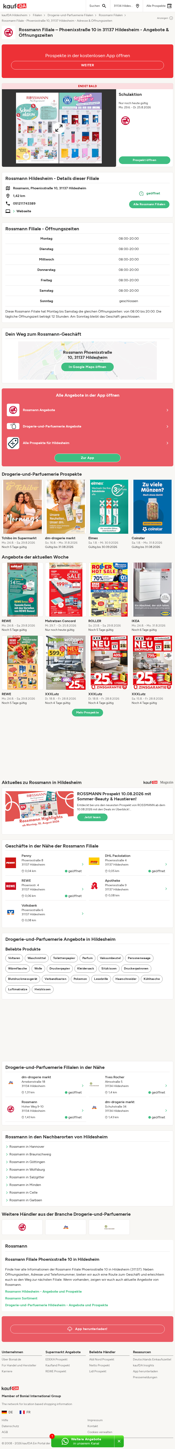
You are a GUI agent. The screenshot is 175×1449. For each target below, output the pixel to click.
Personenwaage (139, 958)
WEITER (87, 65)
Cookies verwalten (100, 1432)
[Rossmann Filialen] (22, 1227)
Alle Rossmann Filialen (149, 204)
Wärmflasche (17, 968)
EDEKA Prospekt (56, 1359)
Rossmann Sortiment (21, 1298)
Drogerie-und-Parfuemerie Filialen (70, 15)
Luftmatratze (17, 989)
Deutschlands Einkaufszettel (152, 1359)
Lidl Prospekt (97, 1371)
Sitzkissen (109, 968)
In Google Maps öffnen (87, 367)
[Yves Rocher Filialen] (109, 1227)
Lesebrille (101, 979)
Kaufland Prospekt (57, 1365)
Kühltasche (152, 979)
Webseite (23, 211)
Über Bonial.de (11, 1359)
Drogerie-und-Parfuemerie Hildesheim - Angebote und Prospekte (56, 1305)
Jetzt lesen (92, 817)
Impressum (95, 1420)
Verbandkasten (55, 979)
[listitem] (22, 514)
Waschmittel (37, 958)
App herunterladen (145, 1371)
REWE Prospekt (55, 1371)
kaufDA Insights (143, 1365)
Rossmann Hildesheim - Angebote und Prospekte (43, 1291)
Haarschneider (126, 979)
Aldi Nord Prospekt (101, 1359)
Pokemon (80, 979)
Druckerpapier (60, 968)
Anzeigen (162, 18)
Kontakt (93, 1426)
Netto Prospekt (99, 1365)
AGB (5, 1432)
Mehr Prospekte (87, 712)
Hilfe (5, 1420)
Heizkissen (43, 989)
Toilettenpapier (64, 958)
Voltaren (14, 958)
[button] (87, 125)
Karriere (7, 1371)
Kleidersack (85, 968)
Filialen (37, 15)
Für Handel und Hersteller (19, 1365)
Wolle (38, 968)
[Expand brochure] (59, 128)
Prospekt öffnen (144, 160)
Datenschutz (10, 1426)
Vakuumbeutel (110, 958)
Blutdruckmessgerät (22, 979)
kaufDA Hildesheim (14, 15)
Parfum (87, 958)
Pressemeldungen (145, 1377)
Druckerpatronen (136, 968)
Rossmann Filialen (111, 15)
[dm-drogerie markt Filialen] (65, 1227)
